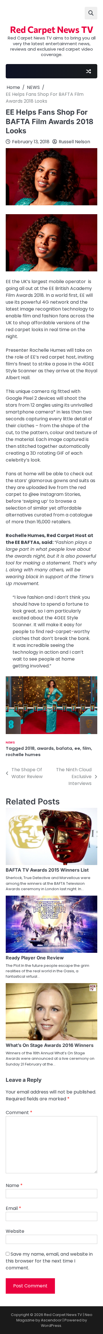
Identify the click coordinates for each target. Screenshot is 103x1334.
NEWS (10, 742)
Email (13, 1208)
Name (14, 1185)
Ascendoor (51, 1320)
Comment (19, 1112)
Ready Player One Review (35, 958)
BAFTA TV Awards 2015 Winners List (47, 870)
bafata (64, 748)
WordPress (51, 1325)
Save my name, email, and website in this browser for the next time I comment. (49, 1261)
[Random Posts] (88, 71)
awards (45, 748)
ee (77, 748)
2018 (30, 748)
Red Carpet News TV (51, 29)
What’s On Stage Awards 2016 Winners (50, 1045)
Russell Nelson (74, 141)
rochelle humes (23, 755)
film (86, 748)
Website (15, 1231)
